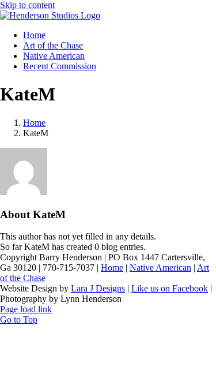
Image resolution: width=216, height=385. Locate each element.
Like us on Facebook (169, 288)
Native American (160, 267)
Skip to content (27, 5)
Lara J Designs (98, 288)
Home (112, 267)
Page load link (26, 309)
